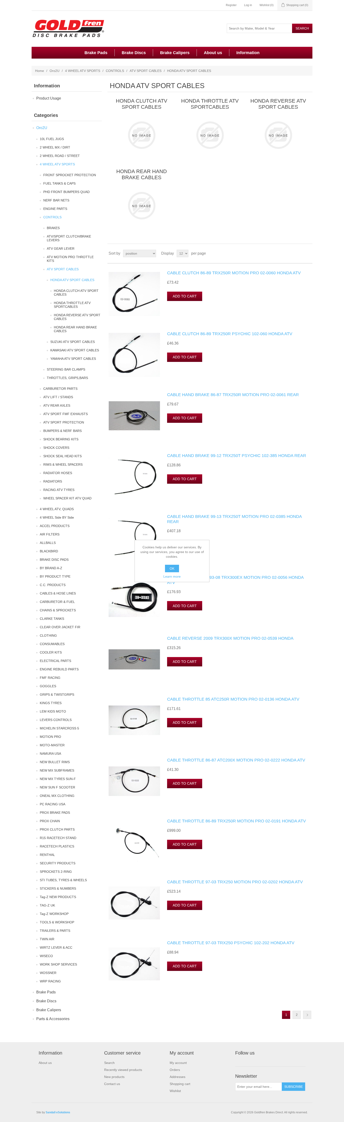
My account (178, 1063)
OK (172, 568)
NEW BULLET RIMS (55, 762)
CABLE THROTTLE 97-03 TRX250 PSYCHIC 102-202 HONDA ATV (230, 942)
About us (213, 52)
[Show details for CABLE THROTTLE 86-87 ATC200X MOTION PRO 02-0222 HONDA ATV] (134, 781)
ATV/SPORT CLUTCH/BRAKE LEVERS (69, 238)
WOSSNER (48, 973)
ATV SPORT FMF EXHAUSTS (65, 414)
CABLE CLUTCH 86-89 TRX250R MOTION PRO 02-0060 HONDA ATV (234, 273)
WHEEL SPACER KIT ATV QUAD (67, 498)
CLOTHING (48, 635)
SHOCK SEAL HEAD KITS (62, 456)
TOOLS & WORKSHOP (57, 922)
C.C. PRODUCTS (53, 585)
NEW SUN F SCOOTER (57, 787)
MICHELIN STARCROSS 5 (59, 728)
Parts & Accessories (53, 1019)
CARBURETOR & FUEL (57, 602)
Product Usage (48, 98)
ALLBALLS (48, 543)
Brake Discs (134, 52)
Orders (175, 1070)
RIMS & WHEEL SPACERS (63, 464)
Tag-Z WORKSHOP (54, 914)
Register (231, 5)
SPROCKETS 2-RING (56, 871)
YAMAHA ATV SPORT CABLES (73, 358)
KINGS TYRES (51, 703)
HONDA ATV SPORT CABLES (72, 280)
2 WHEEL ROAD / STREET (60, 156)
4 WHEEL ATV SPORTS (82, 71)
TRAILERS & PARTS (55, 931)
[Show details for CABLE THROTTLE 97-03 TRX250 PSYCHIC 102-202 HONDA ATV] (134, 964)
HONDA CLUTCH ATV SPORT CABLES (76, 292)
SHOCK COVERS (56, 448)
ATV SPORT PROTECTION (63, 422)
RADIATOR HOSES (57, 473)
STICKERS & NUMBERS (58, 888)
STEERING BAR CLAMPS (66, 369)
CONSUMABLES (52, 644)
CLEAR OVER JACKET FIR (60, 627)
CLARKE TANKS (52, 618)
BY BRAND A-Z (51, 568)
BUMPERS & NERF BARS (62, 431)
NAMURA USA (50, 753)
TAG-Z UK (47, 905)
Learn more (172, 576)
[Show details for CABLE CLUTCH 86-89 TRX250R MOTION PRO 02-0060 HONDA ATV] (134, 294)
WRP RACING (50, 981)
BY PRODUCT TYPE (55, 576)
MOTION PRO (50, 737)
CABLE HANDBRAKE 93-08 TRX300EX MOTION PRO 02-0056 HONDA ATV (235, 580)
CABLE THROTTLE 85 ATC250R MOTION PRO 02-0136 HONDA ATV (233, 699)
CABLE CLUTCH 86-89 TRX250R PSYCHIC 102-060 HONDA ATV (229, 333)
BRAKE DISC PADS (54, 559)
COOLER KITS (51, 652)
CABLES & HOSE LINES (58, 593)
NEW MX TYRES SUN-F (58, 779)
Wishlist (175, 1091)
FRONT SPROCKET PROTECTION (69, 175)
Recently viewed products (123, 1070)
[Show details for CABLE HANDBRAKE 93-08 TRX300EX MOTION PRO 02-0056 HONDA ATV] (134, 598)
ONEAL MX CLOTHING (57, 796)
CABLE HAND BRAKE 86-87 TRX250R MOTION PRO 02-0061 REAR (233, 394)
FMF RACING (50, 678)
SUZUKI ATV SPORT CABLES (72, 342)
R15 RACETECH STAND (58, 838)
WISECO (46, 956)
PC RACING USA (52, 804)
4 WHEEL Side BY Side (57, 517)
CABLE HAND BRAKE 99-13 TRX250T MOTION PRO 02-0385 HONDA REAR (234, 519)
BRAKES (53, 228)
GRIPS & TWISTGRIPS (57, 694)
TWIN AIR (47, 939)
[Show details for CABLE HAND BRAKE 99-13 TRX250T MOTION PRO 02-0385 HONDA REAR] (134, 537)
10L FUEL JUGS (52, 139)
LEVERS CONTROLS (56, 720)
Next (307, 1015)
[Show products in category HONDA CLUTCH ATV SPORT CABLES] (141, 135)
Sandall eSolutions (58, 1112)
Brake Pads (95, 52)
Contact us (112, 1084)
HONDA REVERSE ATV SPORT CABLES (77, 317)
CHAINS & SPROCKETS (58, 610)
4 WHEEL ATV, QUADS (57, 509)
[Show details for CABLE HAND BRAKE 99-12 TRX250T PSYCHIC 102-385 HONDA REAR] (134, 476)
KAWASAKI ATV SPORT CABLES (74, 350)
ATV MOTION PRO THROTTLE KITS (70, 259)
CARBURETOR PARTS (60, 388)
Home (39, 71)
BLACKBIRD (49, 551)
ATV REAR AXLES (56, 405)
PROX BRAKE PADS (55, 812)
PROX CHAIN (50, 821)
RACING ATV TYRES (58, 490)
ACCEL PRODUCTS (55, 526)
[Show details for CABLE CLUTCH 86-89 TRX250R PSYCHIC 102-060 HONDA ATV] (134, 355)
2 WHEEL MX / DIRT (55, 147)
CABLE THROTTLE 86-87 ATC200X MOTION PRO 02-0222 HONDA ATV (236, 760)
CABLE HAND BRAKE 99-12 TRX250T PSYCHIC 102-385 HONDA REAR (236, 455)
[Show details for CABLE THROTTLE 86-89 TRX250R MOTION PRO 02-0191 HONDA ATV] (134, 842)
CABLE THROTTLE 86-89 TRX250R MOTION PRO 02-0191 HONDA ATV (236, 821)
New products (114, 1077)
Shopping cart (180, 1084)
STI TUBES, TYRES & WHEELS (63, 880)
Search (109, 1063)
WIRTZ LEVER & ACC (56, 947)
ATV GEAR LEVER (60, 248)
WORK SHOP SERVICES (58, 964)
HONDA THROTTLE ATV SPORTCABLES (72, 304)
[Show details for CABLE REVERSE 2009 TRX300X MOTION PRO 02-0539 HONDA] (134, 659)
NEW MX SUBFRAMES (57, 770)
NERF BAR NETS (56, 200)
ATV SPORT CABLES (145, 71)
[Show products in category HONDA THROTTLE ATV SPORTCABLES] (210, 135)
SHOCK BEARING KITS (60, 439)
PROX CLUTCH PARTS (57, 829)
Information (248, 52)
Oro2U (54, 71)
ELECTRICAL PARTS (55, 661)
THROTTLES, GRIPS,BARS (67, 378)
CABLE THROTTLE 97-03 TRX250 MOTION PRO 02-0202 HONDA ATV (235, 882)
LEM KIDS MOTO (53, 711)
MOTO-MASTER (52, 745)
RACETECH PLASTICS (57, 846)
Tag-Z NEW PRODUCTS (58, 897)
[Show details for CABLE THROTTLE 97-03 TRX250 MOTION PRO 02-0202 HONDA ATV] (134, 903)
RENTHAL (47, 855)
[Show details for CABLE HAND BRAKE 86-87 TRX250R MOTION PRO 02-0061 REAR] (134, 416)
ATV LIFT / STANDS (58, 397)
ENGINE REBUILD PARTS (59, 669)
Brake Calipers (175, 52)
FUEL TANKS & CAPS (59, 183)
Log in (248, 5)
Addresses (177, 1077)
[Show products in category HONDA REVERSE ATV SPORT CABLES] (278, 135)
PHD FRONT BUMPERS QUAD (66, 192)
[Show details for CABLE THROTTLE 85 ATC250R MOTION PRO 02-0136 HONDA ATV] (134, 720)
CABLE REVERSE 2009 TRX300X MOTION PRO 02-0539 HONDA (230, 638)
